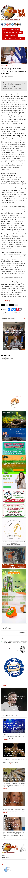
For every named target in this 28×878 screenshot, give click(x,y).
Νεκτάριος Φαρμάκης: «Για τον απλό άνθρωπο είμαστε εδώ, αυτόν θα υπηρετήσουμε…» (13, 332)
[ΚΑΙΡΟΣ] (12, 25)
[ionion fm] (17, 25)
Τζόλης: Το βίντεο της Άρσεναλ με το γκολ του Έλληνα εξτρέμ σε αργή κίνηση (14, 698)
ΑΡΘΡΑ (5, 35)
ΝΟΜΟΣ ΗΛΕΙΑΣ (8, 32)
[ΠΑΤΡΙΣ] (20, 25)
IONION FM (19, 32)
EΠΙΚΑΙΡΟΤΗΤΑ (14, 30)
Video (5, 685)
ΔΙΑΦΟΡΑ (13, 35)
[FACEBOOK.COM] (2, 25)
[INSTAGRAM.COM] (10, 25)
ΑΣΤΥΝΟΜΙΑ (19, 38)
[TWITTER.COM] (5, 25)
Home (4, 30)
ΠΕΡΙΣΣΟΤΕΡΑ (7, 38)
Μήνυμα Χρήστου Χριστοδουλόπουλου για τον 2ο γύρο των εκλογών (13, 346)
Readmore (14, 704)
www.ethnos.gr (5, 301)
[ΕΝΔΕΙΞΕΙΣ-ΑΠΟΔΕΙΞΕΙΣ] (15, 25)
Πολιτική (11, 65)
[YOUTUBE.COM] (7, 25)
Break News (6, 65)
